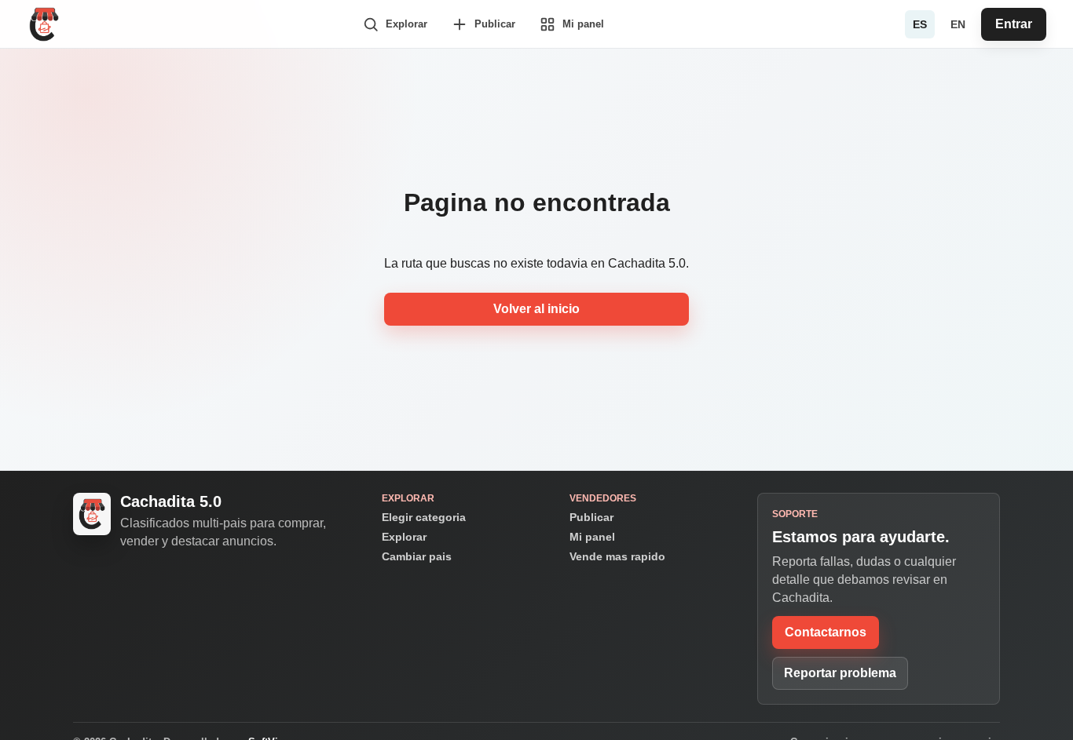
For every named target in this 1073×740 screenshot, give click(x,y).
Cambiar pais (417, 556)
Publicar (591, 517)
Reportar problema (840, 673)
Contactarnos (825, 632)
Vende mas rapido (617, 556)
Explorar (404, 536)
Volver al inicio (536, 308)
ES (920, 24)
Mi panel (592, 536)
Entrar (1013, 24)
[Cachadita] (44, 24)
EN (957, 24)
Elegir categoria (424, 517)
